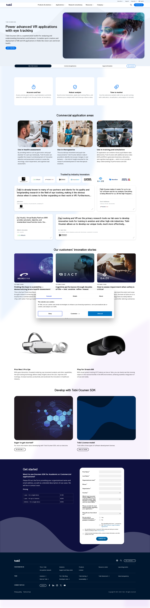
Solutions (61, 567)
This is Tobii (43, 567)
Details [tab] (75, 296)
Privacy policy (18, 592)
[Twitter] (61, 586)
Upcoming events (123, 567)
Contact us (138, 5)
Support (127, 1)
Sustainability (82, 579)
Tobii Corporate (129, 560)
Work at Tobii (43, 579)
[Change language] (117, 561)
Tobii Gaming (82, 576)
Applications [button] (60, 5)
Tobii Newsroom (103, 576)
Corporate (133, 1)
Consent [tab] (49, 296)
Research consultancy (75, 5)
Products (81, 567)
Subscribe (119, 1)
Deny (50, 313)
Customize (74, 313)
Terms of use (27, 592)
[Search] (131, 5)
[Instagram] (57, 586)
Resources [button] (89, 5)
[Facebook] (49, 586)
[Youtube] (65, 586)
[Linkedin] (53, 586)
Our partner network (45, 570)
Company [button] (100, 5)
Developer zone (63, 579)
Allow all (100, 313)
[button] (54, 198)
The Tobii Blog (63, 576)
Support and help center (66, 570)
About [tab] (101, 296)
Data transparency (123, 576)
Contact (81, 570)
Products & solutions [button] (44, 5)
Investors (42, 576)
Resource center (103, 567)
